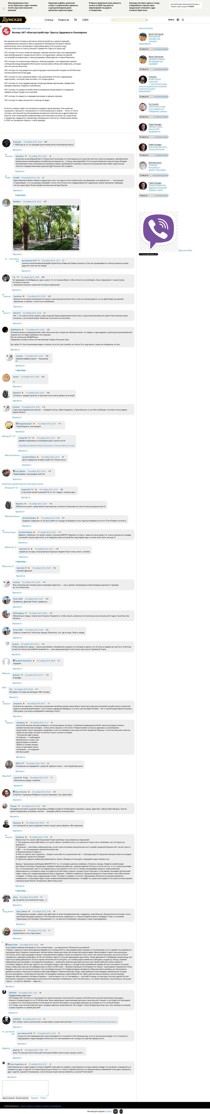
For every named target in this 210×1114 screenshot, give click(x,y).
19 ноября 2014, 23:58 (34, 630)
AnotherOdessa (29, 457)
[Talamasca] (6, 935)
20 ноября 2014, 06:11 (36, 703)
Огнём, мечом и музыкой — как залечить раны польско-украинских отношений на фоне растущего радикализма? (153, 85)
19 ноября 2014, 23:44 (31, 582)
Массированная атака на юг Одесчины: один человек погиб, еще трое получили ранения (22, 6)
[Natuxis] (6, 673)
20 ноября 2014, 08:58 (29, 897)
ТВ (75, 19)
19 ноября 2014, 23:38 (50, 518)
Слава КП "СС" (25, 438)
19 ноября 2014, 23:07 (31, 407)
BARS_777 (20, 763)
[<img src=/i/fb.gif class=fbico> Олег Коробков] (3, 1063)
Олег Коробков (17, 1064)
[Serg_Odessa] (8, 911)
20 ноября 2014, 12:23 (28, 993)
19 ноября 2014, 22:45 (35, 329)
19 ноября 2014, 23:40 (41, 568)
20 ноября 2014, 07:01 (39, 777)
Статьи (49, 19)
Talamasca (17, 930)
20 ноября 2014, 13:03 (34, 1050)
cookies (108, 1111)
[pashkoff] (6, 776)
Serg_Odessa (21, 911)
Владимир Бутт (25, 423)
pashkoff (18, 777)
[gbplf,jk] (6, 1048)
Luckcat (19, 356)
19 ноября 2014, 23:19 (48, 489)
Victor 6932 (18, 599)
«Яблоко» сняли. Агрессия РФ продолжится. (156, 129)
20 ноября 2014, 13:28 (38, 837)
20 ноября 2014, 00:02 (46, 661)
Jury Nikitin (20, 471)
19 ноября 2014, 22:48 (30, 377)
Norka (16, 377)
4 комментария (161, 195)
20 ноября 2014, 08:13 (35, 823)
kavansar (18, 296)
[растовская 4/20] (12, 261)
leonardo (20, 156)
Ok (115, 1111)
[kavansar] (6, 296)
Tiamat (13, 806)
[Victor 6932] (6, 603)
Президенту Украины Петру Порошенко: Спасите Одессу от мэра (46, 445)
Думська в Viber (185, 250)
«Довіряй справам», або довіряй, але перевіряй (157, 61)
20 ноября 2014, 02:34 (24, 689)
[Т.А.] (6, 281)
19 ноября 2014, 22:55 (34, 356)
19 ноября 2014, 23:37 (47, 532)
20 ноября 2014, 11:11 (39, 722)
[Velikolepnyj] (6, 617)
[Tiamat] (5, 808)
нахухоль (17, 703)
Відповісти (17, 150)
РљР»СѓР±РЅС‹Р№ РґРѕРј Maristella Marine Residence (94, 1022)
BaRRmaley (16, 329)
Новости (63, 19)
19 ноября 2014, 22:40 (30, 277)
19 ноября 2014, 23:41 (50, 457)
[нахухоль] (6, 703)
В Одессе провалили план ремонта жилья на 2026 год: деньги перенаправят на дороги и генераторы (105, 6)
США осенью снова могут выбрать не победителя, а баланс (158, 109)
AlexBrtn (17, 201)
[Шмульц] (6, 827)
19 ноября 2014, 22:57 (35, 393)
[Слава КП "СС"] (9, 436)
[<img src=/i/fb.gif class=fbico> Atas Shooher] (6, 796)
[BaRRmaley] (5, 332)
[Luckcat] (9, 360)
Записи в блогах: (146, 28)
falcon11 (17, 313)
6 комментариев (161, 96)
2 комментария (161, 137)
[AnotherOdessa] (12, 455)
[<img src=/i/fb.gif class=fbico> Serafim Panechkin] (6, 665)
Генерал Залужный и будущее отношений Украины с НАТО (157, 187)
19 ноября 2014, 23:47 (34, 599)
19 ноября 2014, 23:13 (47, 423)
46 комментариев (160, 175)
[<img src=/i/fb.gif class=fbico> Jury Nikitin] (6, 476)
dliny (15, 897)
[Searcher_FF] (11, 547)
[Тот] (4, 687)
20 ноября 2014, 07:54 (31, 806)
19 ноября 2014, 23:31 (38, 156)
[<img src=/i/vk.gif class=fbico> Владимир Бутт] (9, 428)
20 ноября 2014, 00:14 (30, 644)
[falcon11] (6, 313)
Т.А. (14, 277)
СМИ (85, 19)
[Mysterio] (6, 397)
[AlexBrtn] (6, 206)
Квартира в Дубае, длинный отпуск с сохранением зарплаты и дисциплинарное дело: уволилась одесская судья (63, 6)
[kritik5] (8, 178)
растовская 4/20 (29, 260)
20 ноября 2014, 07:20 (41, 792)
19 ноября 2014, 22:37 (32, 201)
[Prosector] (6, 146)
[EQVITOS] (4, 993)
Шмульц (17, 823)
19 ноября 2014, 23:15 (36, 471)
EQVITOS (13, 993)
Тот (11, 689)
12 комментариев (160, 49)
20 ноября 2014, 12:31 (51, 260)
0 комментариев (161, 69)
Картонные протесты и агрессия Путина (158, 148)
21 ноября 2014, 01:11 (38, 1064)
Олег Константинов (21, 28)
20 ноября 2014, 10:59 (29, 945)
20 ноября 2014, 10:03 (41, 911)
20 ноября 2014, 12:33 (46, 1033)
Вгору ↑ (44, 1098)
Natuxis (16, 675)
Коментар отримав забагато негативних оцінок (22, 484)
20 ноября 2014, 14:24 (35, 763)
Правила (34, 1098)
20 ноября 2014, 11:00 (30, 177)
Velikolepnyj (18, 613)
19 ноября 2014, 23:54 (38, 613)
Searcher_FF (24, 549)
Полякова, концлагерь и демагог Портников (157, 167)
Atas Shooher (21, 792)
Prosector (17, 142)
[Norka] (6, 381)
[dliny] (6, 902)
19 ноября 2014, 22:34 (33, 142)
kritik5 (16, 177)
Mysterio (17, 393)
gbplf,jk (16, 1050)
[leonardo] (9, 156)
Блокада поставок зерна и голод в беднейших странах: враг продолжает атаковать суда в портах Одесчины (144, 6)
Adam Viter (12, 945)
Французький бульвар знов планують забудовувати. (149, 40)
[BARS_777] (9, 768)
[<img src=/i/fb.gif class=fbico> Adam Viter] (2, 942)
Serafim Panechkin (23, 661)
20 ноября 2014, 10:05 (37, 930)
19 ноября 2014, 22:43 (32, 313)
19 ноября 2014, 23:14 (46, 438)
